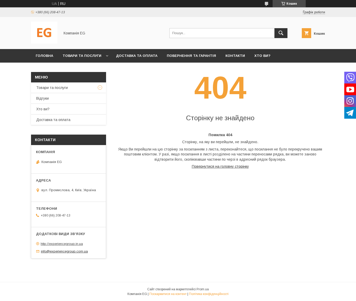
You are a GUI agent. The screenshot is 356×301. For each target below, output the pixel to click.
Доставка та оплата (136, 56)
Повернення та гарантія (191, 56)
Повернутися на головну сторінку (220, 166)
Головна (44, 56)
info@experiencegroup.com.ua (64, 251)
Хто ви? (262, 56)
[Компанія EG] (44, 42)
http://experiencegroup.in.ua (62, 244)
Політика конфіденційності (209, 294)
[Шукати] (280, 33)
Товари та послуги (82, 56)
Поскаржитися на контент (168, 294)
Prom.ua (203, 289)
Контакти (235, 56)
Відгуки (42, 98)
